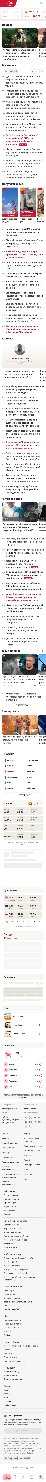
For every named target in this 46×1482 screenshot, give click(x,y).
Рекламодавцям (8, 1157)
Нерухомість (10, 1368)
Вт (18, 922)
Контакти (27, 1155)
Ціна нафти (9, 1290)
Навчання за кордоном (14, 1361)
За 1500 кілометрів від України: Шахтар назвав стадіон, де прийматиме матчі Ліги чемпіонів (22, 422)
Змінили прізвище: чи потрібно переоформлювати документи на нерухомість (23, 307)
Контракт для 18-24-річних (16, 1269)
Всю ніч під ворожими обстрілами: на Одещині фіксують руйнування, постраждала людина (25, 389)
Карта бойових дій (12, 1228)
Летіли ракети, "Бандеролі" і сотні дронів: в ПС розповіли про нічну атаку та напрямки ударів (23, 445)
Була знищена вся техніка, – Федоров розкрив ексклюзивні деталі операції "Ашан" (19, 679)
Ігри (25, 1179)
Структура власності (32, 1165)
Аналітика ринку (11, 1372)
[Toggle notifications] (41, 3)
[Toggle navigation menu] (4, 3)
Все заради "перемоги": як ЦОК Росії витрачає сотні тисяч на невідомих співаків (25, 541)
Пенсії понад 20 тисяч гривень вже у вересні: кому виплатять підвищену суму (24, 265)
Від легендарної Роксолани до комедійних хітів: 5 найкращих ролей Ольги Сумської (24, 296)
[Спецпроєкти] (42, 711)
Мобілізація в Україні (14, 1254)
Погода (7, 1214)
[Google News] (26, 1127)
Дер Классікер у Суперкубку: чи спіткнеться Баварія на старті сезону (22, 641)
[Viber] (30, 1122)
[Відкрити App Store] (25, 1458)
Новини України (11, 1199)
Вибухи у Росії (10, 1244)
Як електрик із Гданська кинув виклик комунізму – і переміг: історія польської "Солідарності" (25, 318)
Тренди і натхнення (13, 1379)
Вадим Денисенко (20, 358)
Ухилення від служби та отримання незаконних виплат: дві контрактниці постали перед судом (24, 105)
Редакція (5, 1138)
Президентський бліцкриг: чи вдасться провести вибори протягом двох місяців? (19, 374)
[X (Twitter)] (30, 1118)
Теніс (6, 1397)
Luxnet (31, 1468)
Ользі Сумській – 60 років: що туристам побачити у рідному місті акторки (23, 696)
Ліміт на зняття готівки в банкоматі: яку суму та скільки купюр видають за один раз (24, 152)
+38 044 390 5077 (31, 1109)
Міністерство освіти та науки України (21, 1346)
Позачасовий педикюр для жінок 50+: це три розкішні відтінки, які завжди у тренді (23, 434)
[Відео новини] (42, 651)
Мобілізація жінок (12, 1266)
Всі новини (9, 65)
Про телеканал (8, 1148)
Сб (39, 922)
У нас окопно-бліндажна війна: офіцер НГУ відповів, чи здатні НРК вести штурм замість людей (24, 411)
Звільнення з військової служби (18, 1258)
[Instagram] (26, 1122)
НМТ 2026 (8, 1353)
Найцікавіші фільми (13, 1320)
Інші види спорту (11, 1405)
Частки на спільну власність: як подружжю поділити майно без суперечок (22, 619)
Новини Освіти (11, 1342)
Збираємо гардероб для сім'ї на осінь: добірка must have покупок (19, 739)
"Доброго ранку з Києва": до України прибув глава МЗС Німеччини (24, 275)
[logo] (10, 3)
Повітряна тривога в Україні (17, 1236)
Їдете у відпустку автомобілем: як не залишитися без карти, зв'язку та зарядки (25, 553)
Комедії (7, 1331)
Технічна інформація (32, 1151)
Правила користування (11, 1162)
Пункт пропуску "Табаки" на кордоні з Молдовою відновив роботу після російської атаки (24, 608)
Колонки (7, 338)
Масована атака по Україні (16, 1240)
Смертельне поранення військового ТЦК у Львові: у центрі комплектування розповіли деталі (24, 586)
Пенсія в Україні (11, 1309)
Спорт (7, 1386)
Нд (7, 922)
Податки (8, 1305)
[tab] (5, 71)
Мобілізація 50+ (11, 1262)
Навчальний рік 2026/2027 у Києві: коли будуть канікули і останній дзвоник (23, 284)
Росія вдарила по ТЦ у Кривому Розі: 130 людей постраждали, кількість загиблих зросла (24, 575)
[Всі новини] (42, 65)
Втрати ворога (10, 1247)
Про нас (5, 1134)
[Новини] (42, 24)
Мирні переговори (12, 1232)
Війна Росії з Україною (15, 1221)
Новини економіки (13, 1286)
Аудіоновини (9, 1210)
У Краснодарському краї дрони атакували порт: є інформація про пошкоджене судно (23, 489)
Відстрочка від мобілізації (15, 1273)
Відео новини (11, 651)
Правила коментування (33, 1146)
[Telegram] (39, 1118)
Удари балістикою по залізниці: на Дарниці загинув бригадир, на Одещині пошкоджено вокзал (23, 597)
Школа (7, 1350)
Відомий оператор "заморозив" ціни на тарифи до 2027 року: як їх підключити (24, 243)
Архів (26, 1170)
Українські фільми (12, 1324)
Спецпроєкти (10, 711)
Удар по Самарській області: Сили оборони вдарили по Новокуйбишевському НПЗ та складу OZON (24, 81)
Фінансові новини (12, 1298)
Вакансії (27, 1160)
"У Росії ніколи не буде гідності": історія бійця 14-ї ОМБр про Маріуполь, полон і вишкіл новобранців (19, 54)
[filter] (42, 71)
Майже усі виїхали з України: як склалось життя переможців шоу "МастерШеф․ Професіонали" (23, 456)
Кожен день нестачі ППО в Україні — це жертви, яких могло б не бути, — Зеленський (24, 232)
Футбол (7, 1394)
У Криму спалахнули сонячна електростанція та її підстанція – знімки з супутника (23, 400)
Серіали (7, 1335)
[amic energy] (33, 803)
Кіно (6, 1316)
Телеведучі (6, 1153)
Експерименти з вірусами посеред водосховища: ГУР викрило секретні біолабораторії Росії (20, 527)
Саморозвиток (10, 1357)
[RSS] (30, 1127)
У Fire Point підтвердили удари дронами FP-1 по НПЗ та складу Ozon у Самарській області (24, 254)
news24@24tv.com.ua (10, 1109)
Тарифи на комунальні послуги (18, 1302)
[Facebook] (26, 1118)
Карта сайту (28, 1174)
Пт (34, 922)
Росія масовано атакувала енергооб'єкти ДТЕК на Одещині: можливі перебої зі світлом (22, 174)
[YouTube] (35, 1118)
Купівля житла (10, 1375)
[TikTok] (35, 1122)
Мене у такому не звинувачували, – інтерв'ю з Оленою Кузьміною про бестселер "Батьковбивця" (24, 163)
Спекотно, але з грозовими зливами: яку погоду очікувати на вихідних (23, 630)
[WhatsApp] (39, 1122)
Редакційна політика (10, 1143)
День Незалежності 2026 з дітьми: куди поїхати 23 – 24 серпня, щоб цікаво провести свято (23, 467)
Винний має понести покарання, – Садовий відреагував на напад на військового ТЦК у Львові (23, 329)
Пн (12, 922)
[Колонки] (42, 338)
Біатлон (7, 1401)
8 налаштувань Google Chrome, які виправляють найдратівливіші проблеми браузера (23, 127)
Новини (7, 24)
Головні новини (11, 1195)
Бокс (6, 1390)
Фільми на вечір (11, 1328)
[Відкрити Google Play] (11, 1458)
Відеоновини (10, 1206)
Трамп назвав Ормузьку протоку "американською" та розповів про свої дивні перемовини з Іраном (23, 478)
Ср (23, 922)
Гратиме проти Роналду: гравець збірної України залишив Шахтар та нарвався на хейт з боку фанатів (23, 94)
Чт (28, 922)
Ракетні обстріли (11, 1225)
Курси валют (10, 1294)
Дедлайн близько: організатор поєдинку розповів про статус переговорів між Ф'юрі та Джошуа (23, 116)
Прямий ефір (10, 1203)
